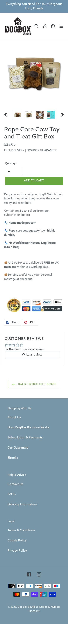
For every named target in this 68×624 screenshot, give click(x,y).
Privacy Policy (17, 551)
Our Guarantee (18, 448)
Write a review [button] (32, 354)
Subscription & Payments (25, 437)
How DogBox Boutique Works (28, 427)
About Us (14, 417)
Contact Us (15, 484)
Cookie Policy (17, 540)
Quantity (10, 163)
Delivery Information (22, 504)
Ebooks (13, 458)
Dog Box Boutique (28, 607)
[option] (17, 114)
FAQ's (12, 494)
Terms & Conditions (21, 530)
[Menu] (61, 26)
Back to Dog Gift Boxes (36, 384)
